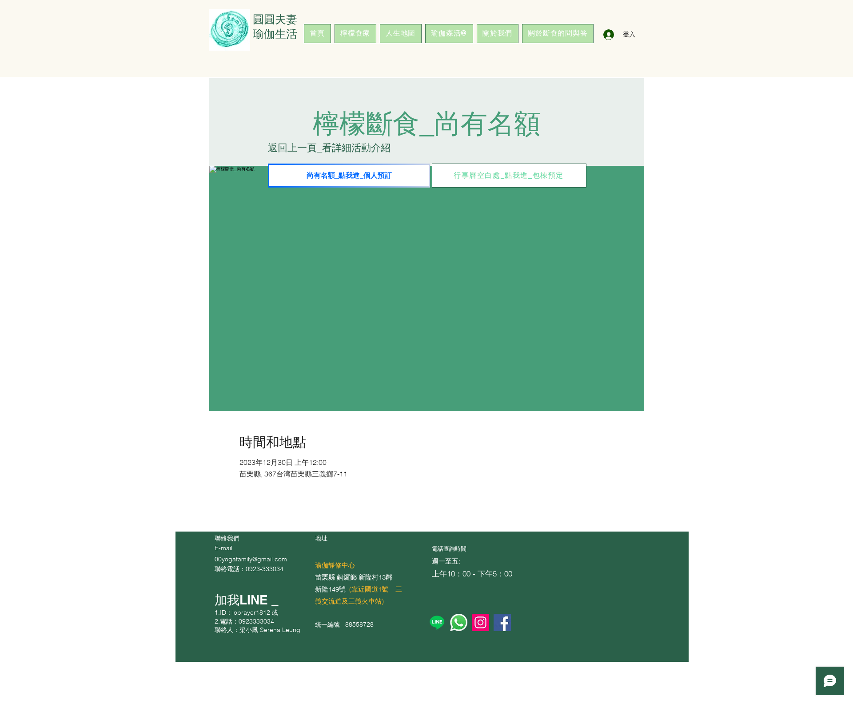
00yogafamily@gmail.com (251, 559)
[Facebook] (502, 622)
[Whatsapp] (458, 622)
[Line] (437, 622)
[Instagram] (480, 622)
